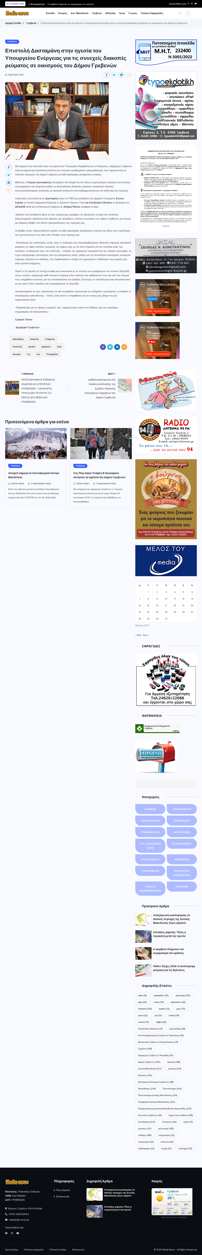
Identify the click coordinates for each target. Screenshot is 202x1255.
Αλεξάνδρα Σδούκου (150, 1028)
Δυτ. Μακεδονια (79, 13)
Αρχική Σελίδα (13, 23)
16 (157, 605)
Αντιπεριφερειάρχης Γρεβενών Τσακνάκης (161, 1035)
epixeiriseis (178, 1002)
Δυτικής (174, 1068)
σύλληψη (185, 1148)
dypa (142, 1002)
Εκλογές (145, 1075)
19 (183, 605)
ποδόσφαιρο (146, 1148)
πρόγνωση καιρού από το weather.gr (173, 1217)
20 (192, 605)
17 (166, 605)
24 (166, 612)
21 (140, 612)
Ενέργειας (50, 339)
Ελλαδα (50, 13)
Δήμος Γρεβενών (149, 1062)
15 (148, 605)
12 (183, 598)
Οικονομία (150, 871)
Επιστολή (17, 346)
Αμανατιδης (177, 1028)
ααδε (188, 1121)
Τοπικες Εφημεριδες (152, 13)
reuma (174, 1015)
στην (59, 346)
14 (140, 605)
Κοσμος (62, 13)
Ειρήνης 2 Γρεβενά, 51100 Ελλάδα (25, 1208)
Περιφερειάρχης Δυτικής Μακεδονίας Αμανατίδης (164, 1108)
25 (175, 612)
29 (148, 618)
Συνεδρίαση (146, 1121)
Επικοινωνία (62, 1196)
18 (175, 605)
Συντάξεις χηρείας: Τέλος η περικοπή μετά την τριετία (118, 1208)
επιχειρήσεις (166, 1135)
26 (183, 612)
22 (148, 612)
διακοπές (34, 339)
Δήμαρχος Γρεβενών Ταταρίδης (155, 1055)
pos (158, 1015)
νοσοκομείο (146, 1141)
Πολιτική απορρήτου (34, 1249)
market (164, 1008)
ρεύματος (46, 346)
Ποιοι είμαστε (63, 1190)
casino (150, 809)
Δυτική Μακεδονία (149, 1068)
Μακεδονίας (147, 1088)
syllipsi (161, 1022)
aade (142, 995)
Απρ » (146, 635)
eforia (159, 1002)
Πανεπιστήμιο (172, 1088)
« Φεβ (138, 635)
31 (166, 618)
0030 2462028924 (18, 1214)
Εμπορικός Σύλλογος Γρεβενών (156, 1082)
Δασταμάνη (18, 339)
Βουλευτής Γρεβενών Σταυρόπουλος (158, 1042)
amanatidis (161, 995)
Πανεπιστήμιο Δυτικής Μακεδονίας (157, 1095)
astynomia (183, 995)
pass (180, 1008)
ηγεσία (32, 346)
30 (157, 618)
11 (175, 598)
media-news (17, 483)
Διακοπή (173, 1062)
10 (166, 598)
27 (192, 612)
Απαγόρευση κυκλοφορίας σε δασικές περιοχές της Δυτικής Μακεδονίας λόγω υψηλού (171, 918)
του (38, 354)
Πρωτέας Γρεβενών (150, 1115)
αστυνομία (166, 1128)
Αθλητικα (110, 13)
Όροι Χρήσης (11, 1249)
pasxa (143, 1015)
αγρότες (144, 1128)
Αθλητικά (150, 820)
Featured (145, 1008)
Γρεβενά (145, 1048)
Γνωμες (133, 13)
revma (143, 1022)
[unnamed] (166, 255)
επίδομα (144, 1135)
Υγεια (122, 13)
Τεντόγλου (169, 1121)
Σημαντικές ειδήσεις (181, 1115)
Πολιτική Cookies (57, 1249)
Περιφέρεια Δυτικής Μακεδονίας (156, 1101)
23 (157, 612)
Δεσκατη (182, 832)
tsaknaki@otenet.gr (18, 1219)
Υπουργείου (52, 354)
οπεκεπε (167, 1141)
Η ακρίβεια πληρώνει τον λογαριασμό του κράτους (71, 4)
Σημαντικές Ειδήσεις (181, 873)
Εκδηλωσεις (181, 843)
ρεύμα (166, 1148)
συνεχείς (17, 354)
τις (28, 354)
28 (139, 618)
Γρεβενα (97, 13)
